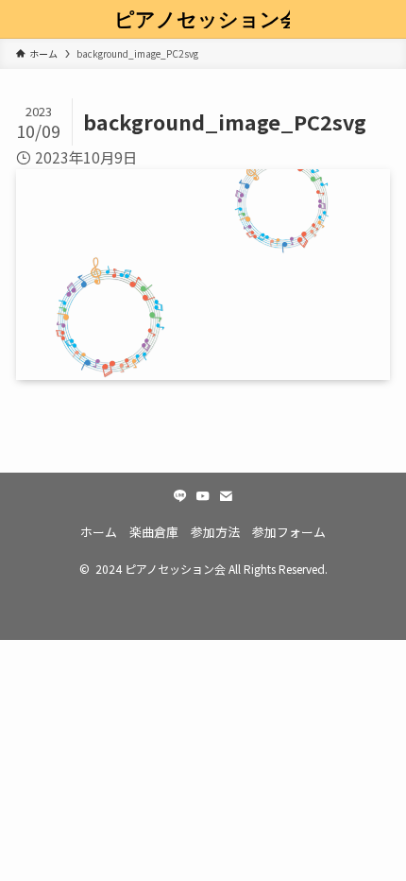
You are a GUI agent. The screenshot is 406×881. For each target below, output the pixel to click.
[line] (180, 496)
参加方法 (215, 532)
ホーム (98, 532)
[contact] (225, 496)
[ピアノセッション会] (202, 19)
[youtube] (203, 496)
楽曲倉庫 (153, 532)
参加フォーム (289, 532)
